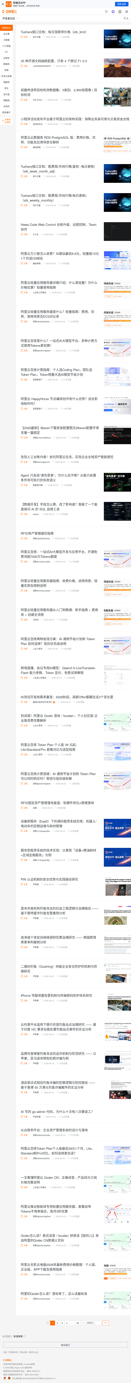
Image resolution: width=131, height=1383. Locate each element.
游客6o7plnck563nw (42, 437)
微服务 (6, 81)
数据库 (6, 63)
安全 (6, 88)
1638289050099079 (42, 66)
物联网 (6, 100)
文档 (5, 1352)
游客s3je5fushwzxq (41, 538)
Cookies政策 (29, 1364)
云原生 (6, 57)
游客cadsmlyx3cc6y (41, 1135)
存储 (6, 69)
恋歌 (35, 807)
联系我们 (65, 1345)
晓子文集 (37, 37)
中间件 (6, 106)
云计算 (6, 33)
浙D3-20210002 (32, 1374)
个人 (126, 18)
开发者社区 (13, 1352)
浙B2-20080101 (34, 1371)
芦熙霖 (36, 884)
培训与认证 (33, 1352)
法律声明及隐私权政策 (12, 1364)
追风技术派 (37, 124)
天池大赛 (23, 1352)
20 (78, 1323)
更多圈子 (6, 112)
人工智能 (6, 45)
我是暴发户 (37, 379)
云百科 (36, 619)
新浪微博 (18, 1336)
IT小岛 (35, 234)
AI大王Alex (37, 99)
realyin (36, 514)
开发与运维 (6, 75)
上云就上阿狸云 (39, 292)
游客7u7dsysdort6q (41, 831)
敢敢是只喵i (38, 485)
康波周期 (37, 147)
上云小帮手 (37, 648)
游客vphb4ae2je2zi (41, 321)
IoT (6, 51)
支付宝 (6, 94)
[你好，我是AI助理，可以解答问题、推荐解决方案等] (113, 11)
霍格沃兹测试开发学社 (42, 702)
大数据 (6, 39)
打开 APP (122, 4)
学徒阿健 (37, 1116)
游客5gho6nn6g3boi (42, 350)
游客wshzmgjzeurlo (41, 462)
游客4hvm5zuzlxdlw (41, 561)
